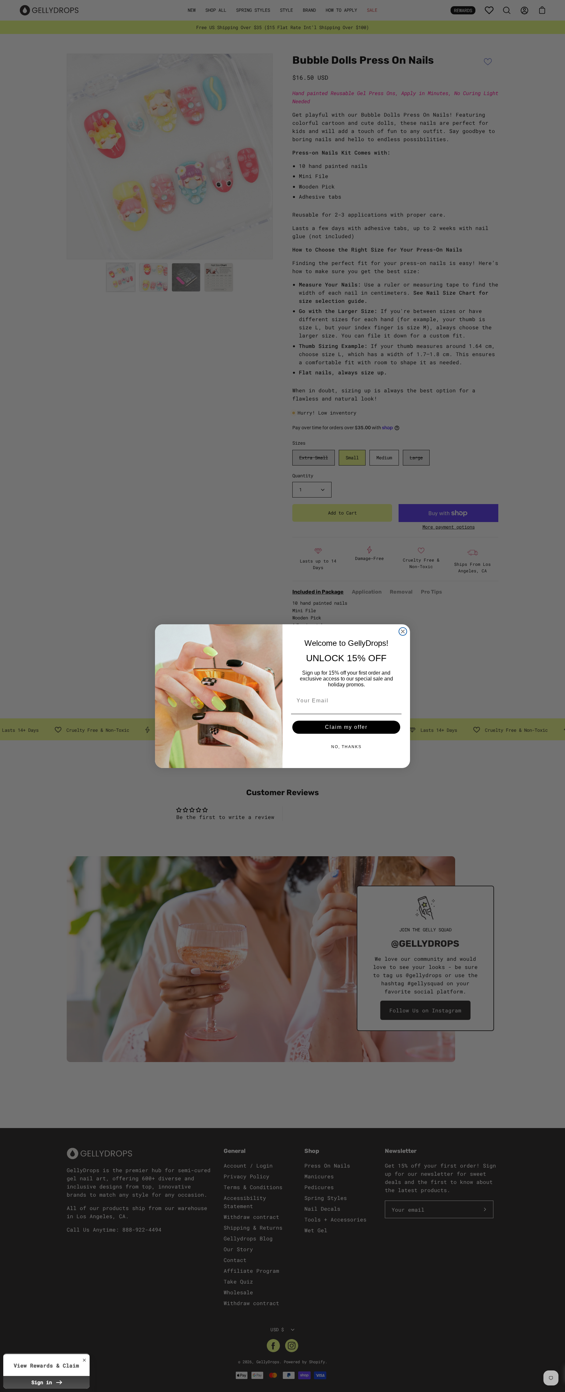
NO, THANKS (346, 747)
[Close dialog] (403, 631)
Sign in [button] (43, 1382)
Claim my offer (346, 727)
